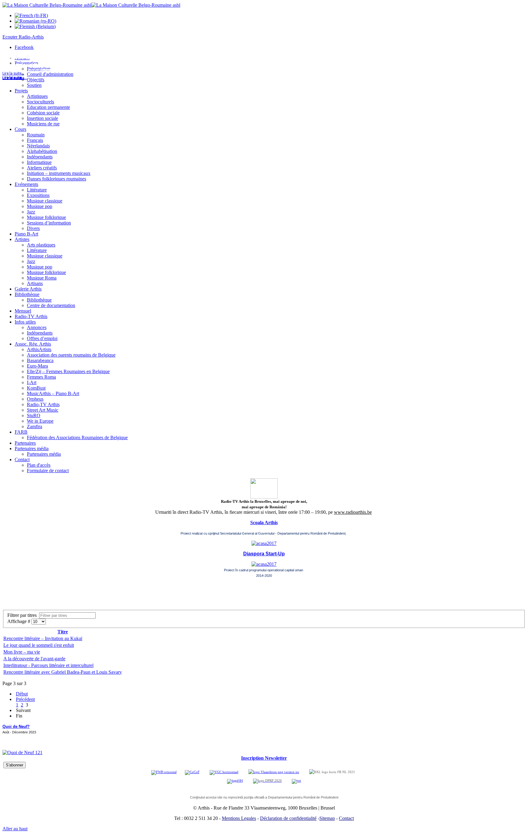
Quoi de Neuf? (16, 726)
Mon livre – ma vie (21, 651)
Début (22, 693)
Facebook (24, 47)
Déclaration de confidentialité (288, 818)
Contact (346, 818)
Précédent (25, 699)
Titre (62, 631)
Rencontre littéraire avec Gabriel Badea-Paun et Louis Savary (62, 672)
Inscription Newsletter (264, 758)
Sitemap (327, 818)
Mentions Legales (239, 818)
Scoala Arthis (264, 522)
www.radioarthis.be (353, 512)
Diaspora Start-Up (264, 553)
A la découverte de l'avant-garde (34, 658)
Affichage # (19, 621)
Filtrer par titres (23, 615)
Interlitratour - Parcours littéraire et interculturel (48, 665)
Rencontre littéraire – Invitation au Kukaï (42, 638)
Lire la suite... (13, 78)
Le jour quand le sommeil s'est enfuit (38, 645)
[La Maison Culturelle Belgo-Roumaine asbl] (91, 5)
